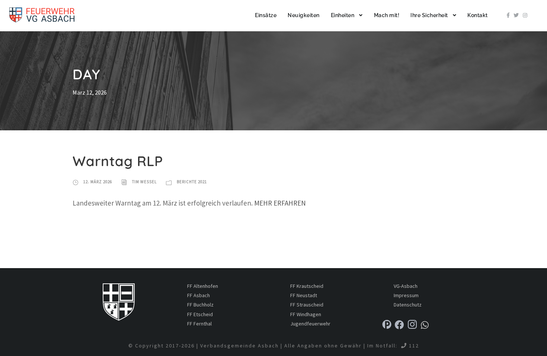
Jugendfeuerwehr (310, 323)
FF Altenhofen (202, 286)
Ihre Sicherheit (429, 15)
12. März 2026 (97, 181)
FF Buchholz (200, 304)
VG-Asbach (406, 286)
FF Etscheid (200, 314)
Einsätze (265, 15)
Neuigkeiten (304, 15)
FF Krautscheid (306, 286)
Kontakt (477, 15)
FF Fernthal (199, 323)
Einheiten (343, 15)
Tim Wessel (144, 181)
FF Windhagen (305, 314)
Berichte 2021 (192, 181)
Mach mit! (387, 15)
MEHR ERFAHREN (280, 202)
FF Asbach (198, 295)
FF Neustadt (303, 295)
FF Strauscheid (306, 304)
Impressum (406, 295)
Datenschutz (408, 304)
